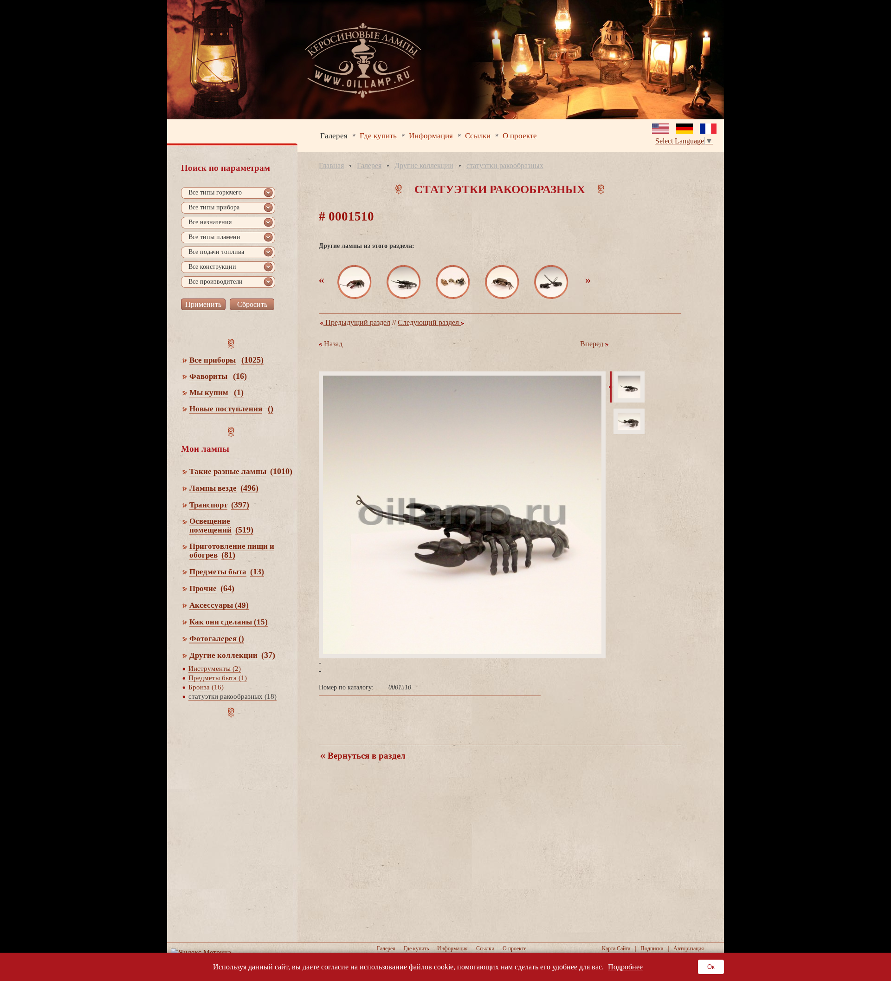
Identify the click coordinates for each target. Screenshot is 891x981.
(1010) (281, 471)
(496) (249, 488)
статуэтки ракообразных (504, 165)
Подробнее (625, 967)
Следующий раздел (429, 322)
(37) (268, 655)
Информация (431, 135)
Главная (331, 165)
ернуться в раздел (365, 755)
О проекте (520, 135)
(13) (257, 571)
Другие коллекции (423, 165)
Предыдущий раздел (356, 322)
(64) (227, 588)
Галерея (334, 135)
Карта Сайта (616, 948)
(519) (244, 529)
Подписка (651, 948)
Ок (711, 966)
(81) (228, 554)
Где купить (378, 135)
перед (592, 344)
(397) (240, 504)
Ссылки (478, 135)
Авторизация (688, 948)
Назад (332, 344)
